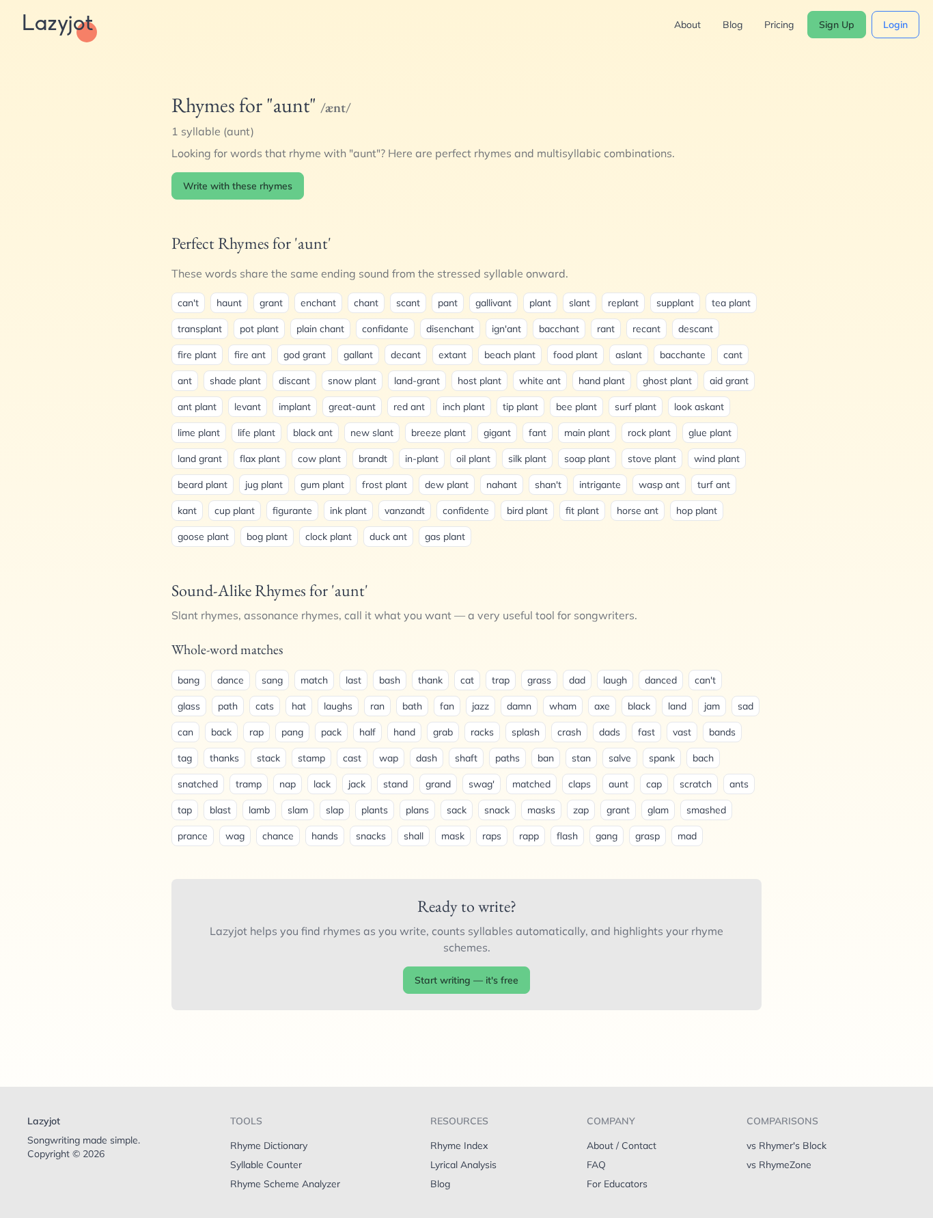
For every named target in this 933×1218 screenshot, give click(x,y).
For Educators (617, 1184)
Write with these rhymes (237, 186)
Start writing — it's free (466, 980)
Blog (732, 24)
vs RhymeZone (779, 1165)
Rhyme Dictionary (268, 1145)
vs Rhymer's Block (786, 1145)
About (687, 24)
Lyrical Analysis (463, 1165)
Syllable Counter (266, 1165)
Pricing (779, 24)
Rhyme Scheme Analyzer (285, 1184)
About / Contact (621, 1145)
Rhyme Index (459, 1145)
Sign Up (836, 24)
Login (895, 24)
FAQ (596, 1165)
